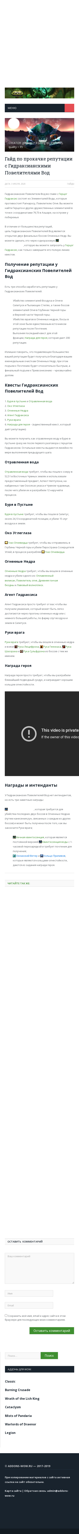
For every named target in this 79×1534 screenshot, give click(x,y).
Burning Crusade (17, 1390)
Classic (10, 1381)
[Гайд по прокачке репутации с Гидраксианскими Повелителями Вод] (39, 135)
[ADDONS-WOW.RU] (39, 92)
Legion (10, 1433)
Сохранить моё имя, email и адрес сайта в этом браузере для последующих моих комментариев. (35, 1317)
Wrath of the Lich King (22, 1398)
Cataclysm (13, 1407)
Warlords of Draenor (20, 1424)
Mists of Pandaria (18, 1416)
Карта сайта (13, 1491)
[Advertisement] (39, 39)
